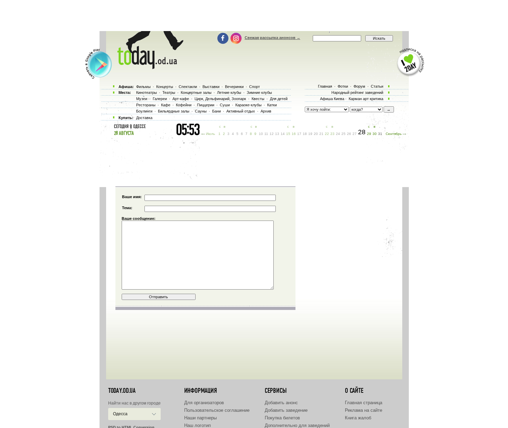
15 (288, 134)
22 (327, 134)
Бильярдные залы (173, 111)
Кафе (165, 105)
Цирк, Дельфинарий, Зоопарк (220, 99)
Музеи (141, 99)
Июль (210, 134)
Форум (359, 86)
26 (349, 134)
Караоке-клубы (248, 105)
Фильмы (143, 87)
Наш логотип (197, 425)
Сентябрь (394, 134)
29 (369, 134)
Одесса (120, 413)
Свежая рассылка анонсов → (272, 38)
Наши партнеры (200, 417)
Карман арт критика (366, 99)
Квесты (258, 99)
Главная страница (363, 402)
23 (332, 134)
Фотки (343, 86)
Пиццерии (205, 105)
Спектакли (188, 87)
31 (380, 134)
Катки (272, 105)
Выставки (211, 87)
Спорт (254, 87)
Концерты (164, 87)
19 (310, 134)
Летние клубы (229, 92)
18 (305, 134)
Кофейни (183, 105)
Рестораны (146, 105)
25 (343, 134)
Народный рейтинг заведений (357, 92)
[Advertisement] (254, 15)
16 (294, 134)
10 (261, 134)
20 (316, 134)
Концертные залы (196, 92)
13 (277, 134)
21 (321, 134)
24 (338, 134)
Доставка (144, 118)
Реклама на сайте (363, 410)
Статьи (377, 86)
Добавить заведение (286, 410)
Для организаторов (204, 402)
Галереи (160, 99)
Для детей (279, 99)
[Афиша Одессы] (147, 67)
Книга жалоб (358, 417)
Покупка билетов (282, 417)
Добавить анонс (281, 402)
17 (299, 134)
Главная (325, 86)
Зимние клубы (259, 92)
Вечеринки (234, 87)
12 (272, 134)
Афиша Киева (332, 99)
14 (283, 134)
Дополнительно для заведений (297, 425)
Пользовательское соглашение (217, 410)
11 (266, 134)
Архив (266, 111)
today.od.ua (121, 391)
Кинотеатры (146, 92)
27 (354, 134)
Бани (216, 111)
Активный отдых (240, 111)
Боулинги (144, 111)
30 (375, 134)
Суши (225, 105)
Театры (168, 92)
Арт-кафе (180, 99)
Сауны (201, 111)
